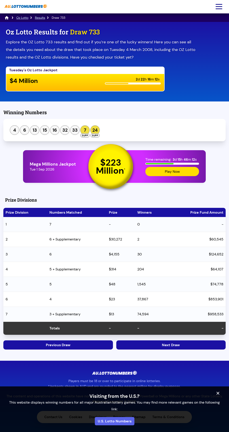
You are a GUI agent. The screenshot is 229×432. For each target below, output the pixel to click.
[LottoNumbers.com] (6, 18)
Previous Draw (58, 345)
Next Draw (171, 345)
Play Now (172, 171)
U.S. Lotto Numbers (114, 421)
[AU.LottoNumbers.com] (25, 10)
